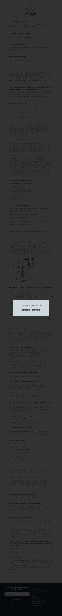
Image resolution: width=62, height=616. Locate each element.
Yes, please (26, 310)
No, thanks (36, 310)
